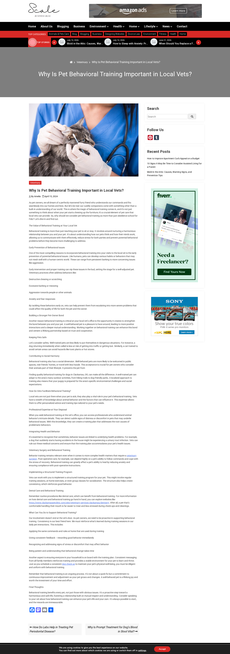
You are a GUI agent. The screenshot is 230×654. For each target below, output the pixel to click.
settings (142, 650)
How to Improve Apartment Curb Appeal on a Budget (173, 158)
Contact (182, 26)
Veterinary (35, 182)
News (166, 26)
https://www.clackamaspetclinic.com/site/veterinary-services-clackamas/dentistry (69, 502)
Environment (98, 26)
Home (32, 26)
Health (117, 26)
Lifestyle (149, 26)
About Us (46, 26)
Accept (162, 649)
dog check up (68, 564)
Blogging (63, 26)
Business (79, 26)
